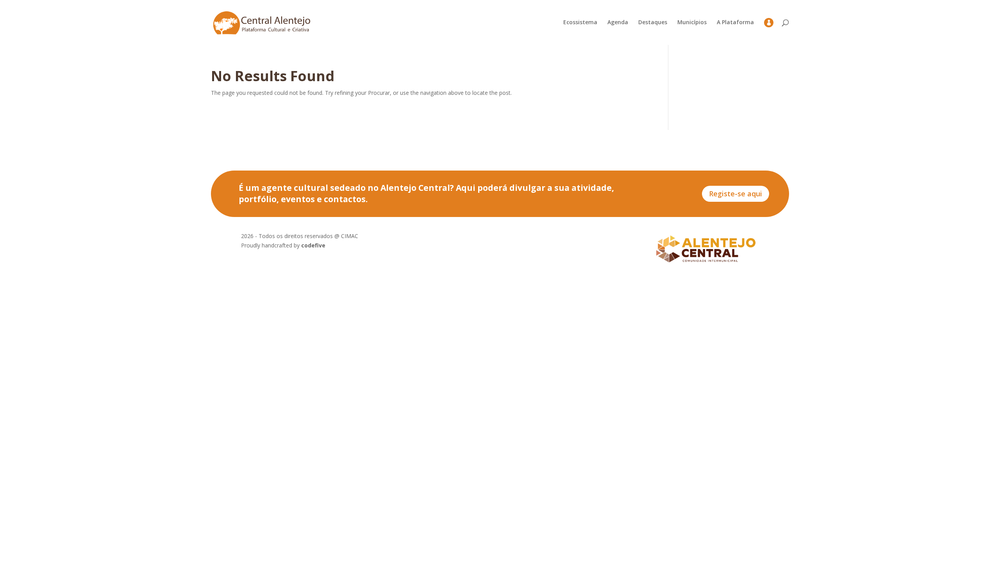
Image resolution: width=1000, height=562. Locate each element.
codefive (313, 245)
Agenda (617, 23)
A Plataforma (735, 23)
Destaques (652, 23)
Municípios (692, 23)
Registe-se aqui (735, 193)
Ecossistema (580, 23)
